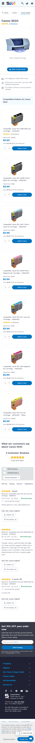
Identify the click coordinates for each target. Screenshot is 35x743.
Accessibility (25, 722)
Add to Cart (22, 148)
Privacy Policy (10, 652)
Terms (4, 722)
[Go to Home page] (11, 3)
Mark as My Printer (18, 69)
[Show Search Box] (22, 3)
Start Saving (17, 647)
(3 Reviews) (13, 24)
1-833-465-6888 (18, 702)
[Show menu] (3, 3)
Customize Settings (9, 739)
